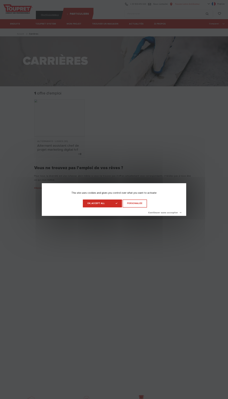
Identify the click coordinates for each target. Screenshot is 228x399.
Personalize (134, 203)
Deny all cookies (164, 212)
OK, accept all (96, 203)
